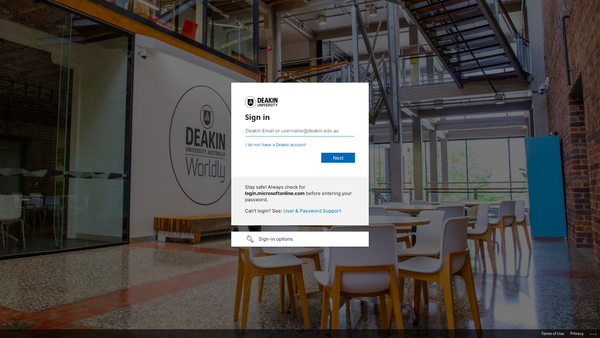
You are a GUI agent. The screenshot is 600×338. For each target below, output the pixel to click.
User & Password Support (312, 211)
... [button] (594, 333)
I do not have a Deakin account (276, 144)
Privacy (577, 333)
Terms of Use (552, 333)
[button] (300, 239)
